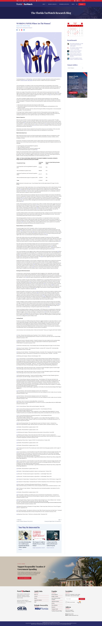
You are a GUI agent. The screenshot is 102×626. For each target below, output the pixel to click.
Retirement (52, 547)
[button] (45, 4)
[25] (53, 248)
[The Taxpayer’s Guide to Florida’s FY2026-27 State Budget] (68, 48)
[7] (31, 126)
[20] (33, 232)
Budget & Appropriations (37, 547)
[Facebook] (74, 0)
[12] (23, 197)
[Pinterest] (21, 29)
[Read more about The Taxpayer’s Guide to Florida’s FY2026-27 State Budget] (39, 535)
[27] (20, 255)
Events (73, 4)
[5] (45, 123)
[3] (50, 94)
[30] (33, 266)
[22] (47, 234)
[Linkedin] (24, 29)
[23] (60, 241)
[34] (52, 284)
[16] (37, 207)
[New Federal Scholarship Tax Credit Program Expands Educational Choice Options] (68, 44)
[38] (44, 296)
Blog (17, 27)
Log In (83, 0)
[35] (35, 288)
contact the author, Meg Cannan (26, 80)
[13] (21, 198)
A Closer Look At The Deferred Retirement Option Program (52, 543)
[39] (58, 304)
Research (30, 27)
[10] (21, 189)
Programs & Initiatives (64, 4)
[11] (26, 191)
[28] (42, 256)
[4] (24, 122)
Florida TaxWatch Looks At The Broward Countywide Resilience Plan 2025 (76, 55)
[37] (43, 295)
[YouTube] (77, 0)
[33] (44, 283)
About (44, 4)
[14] (22, 201)
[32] (30, 282)
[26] (58, 251)
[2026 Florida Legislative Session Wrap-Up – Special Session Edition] (68, 58)
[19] (21, 230)
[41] (45, 311)
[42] (27, 314)
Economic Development (23, 27)
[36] (37, 292)
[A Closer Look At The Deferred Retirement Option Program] (68, 51)
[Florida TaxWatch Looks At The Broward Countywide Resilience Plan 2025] (68, 54)
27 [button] (75, 33)
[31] (26, 277)
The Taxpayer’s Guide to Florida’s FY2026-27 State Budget (39, 543)
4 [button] (70, 28)
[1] (56, 92)
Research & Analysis (52, 4)
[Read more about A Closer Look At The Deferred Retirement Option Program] (53, 535)
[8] (36, 149)
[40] (49, 306)
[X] (19, 29)
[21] (45, 233)
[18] (22, 221)
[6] (35, 125)
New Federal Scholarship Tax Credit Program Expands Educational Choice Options (76, 44)
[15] (37, 205)
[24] (52, 246)
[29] (34, 264)
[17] (37, 208)
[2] (57, 93)
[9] (28, 188)
